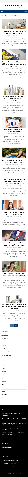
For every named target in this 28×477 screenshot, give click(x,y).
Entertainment (5, 375)
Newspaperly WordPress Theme (14, 475)
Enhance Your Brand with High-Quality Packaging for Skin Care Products (14, 98)
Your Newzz (4, 341)
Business (4, 368)
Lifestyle (4, 381)
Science (3, 388)
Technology (4, 394)
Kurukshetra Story (6, 351)
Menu (25, 12)
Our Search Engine (6, 355)
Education (4, 371)
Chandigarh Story (6, 345)
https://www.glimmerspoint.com (17, 467)
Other (3, 384)
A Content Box (5, 338)
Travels (3, 397)
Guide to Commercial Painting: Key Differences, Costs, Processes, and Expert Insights (14, 64)
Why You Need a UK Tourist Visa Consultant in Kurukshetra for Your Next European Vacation (14, 181)
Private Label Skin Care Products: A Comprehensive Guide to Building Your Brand (14, 306)
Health (3, 378)
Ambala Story (5, 348)
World (3, 401)
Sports (3, 391)
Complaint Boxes (14, 5)
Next (16, 325)
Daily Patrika (5, 335)
